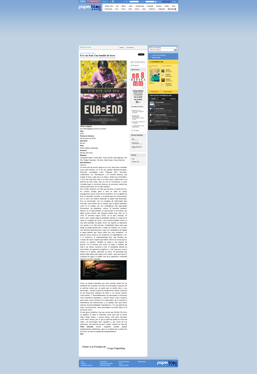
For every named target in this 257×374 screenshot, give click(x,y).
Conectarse (166, 1)
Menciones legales (105, 365)
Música (124, 6)
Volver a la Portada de (94, 346)
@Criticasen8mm (111, 57)
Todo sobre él (154, 91)
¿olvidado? (174, 1)
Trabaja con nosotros (86, 365)
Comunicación (140, 6)
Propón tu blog (156, 57)
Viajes (144, 9)
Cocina (123, 9)
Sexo (116, 9)
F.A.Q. (120, 363)
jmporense (168, 83)
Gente (173, 6)
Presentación (103, 361)
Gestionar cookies (124, 365)
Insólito (167, 6)
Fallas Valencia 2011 (137, 146)
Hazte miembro (168, 91)
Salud (130, 9)
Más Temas (171, 9)
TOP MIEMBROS (166, 65)
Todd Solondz (135, 142)
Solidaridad (162, 9)
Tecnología (150, 6)
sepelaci (168, 70)
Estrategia (173, 98)
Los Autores (130, 47)
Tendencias (152, 9)
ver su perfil (138, 97)
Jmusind (168, 74)
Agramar (168, 79)
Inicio (82, 1)
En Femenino (108, 9)
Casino (163, 98)
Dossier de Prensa (124, 361)
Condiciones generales (106, 363)
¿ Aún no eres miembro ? (159, 55)
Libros (131, 6)
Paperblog (90, 7)
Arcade (153, 98)
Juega (157, 105)
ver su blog (138, 99)
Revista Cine (85, 47)
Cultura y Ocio (135, 161)
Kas (133, 139)
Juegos (121, 47)
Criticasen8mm (102, 57)
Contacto (83, 363)
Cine (133, 158)
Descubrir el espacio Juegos (159, 128)
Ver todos (136, 130)
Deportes (159, 6)
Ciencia (137, 9)
